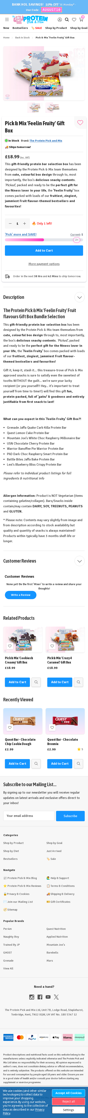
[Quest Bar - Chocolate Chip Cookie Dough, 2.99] (22, 721)
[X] (56, 997)
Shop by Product (56, 28)
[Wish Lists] (74, 19)
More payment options (44, 264)
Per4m (7, 929)
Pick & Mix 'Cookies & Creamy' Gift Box (19, 660)
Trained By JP (11, 944)
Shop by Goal (79, 28)
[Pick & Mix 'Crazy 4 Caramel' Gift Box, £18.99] (65, 640)
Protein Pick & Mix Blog (22, 878)
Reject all (68, 1101)
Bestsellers (20, 28)
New (6, 28)
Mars (49, 960)
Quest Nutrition (56, 929)
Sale (36, 28)
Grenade (8, 960)
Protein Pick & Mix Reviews (24, 886)
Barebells (52, 952)
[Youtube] (50, 997)
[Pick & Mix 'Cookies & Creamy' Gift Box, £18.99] (22, 640)
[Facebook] (41, 997)
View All (8, 968)
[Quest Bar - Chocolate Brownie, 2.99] (65, 721)
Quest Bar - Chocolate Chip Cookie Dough (20, 741)
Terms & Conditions (63, 886)
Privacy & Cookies (18, 894)
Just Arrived (53, 851)
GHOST (7, 952)
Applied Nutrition (57, 936)
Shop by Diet (11, 851)
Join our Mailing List (20, 902)
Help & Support (60, 878)
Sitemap (12, 909)
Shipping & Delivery (62, 894)
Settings (68, 1110)
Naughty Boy (11, 936)
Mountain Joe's (55, 944)
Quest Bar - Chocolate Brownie (62, 741)
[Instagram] (33, 997)
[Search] (66, 19)
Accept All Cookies (68, 1093)
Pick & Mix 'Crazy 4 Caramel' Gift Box (59, 660)
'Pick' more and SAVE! (20, 234)
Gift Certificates (60, 902)
